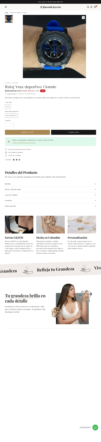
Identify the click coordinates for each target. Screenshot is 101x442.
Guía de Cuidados (11, 195)
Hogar (6, 12)
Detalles (8, 184)
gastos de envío (11, 93)
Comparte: (8, 159)
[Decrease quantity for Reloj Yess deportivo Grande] (6, 125)
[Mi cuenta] (91, 7)
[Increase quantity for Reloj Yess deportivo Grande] (13, 125)
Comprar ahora (73, 132)
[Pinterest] (19, 160)
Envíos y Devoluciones (13, 189)
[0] (94, 7)
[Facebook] (14, 160)
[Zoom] (83, 17)
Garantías (8, 200)
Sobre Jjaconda (10, 206)
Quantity (8, 120)
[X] (16, 160)
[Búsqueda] (88, 7)
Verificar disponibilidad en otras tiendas (24, 142)
